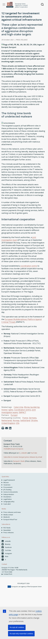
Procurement (7, 487)
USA (17, 423)
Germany (33, 418)
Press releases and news (12, 512)
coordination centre (29, 266)
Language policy (8, 502)
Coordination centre (22, 410)
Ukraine (34, 420)
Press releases (8, 532)
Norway (16, 420)
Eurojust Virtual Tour (10, 519)
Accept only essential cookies (21, 634)
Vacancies (6, 485)
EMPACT (22, 412)
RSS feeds (6, 528)
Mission (6, 482)
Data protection (8, 494)
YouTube (34, 453)
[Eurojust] (10, 4)
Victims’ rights (7, 410)
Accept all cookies (17, 627)
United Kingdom (8, 423)
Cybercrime (18, 407)
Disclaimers (7, 497)
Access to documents (10, 492)
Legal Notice (7, 499)
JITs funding (7, 490)
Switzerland (25, 420)
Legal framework (9, 480)
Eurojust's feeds (19, 461)
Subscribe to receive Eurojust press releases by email (23, 457)
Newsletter (7, 530)
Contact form (7, 574)
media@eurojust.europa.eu (13, 449)
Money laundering (32, 407)
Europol (14, 415)
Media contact (8, 515)
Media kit (6, 517)
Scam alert (7, 504)
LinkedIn (24, 453)
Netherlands (6, 420)
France (25, 418)
